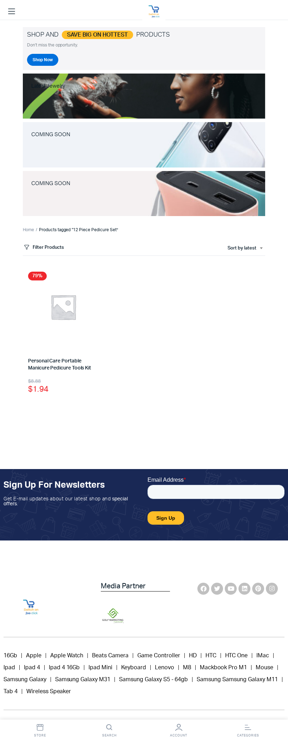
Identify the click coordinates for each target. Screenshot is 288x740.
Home (28, 230)
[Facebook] (203, 589)
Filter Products (48, 247)
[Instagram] (272, 589)
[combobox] (245, 248)
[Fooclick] (153, 11)
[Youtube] (231, 589)
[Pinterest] (258, 589)
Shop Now (43, 60)
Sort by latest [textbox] (242, 248)
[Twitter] (217, 589)
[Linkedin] (244, 589)
